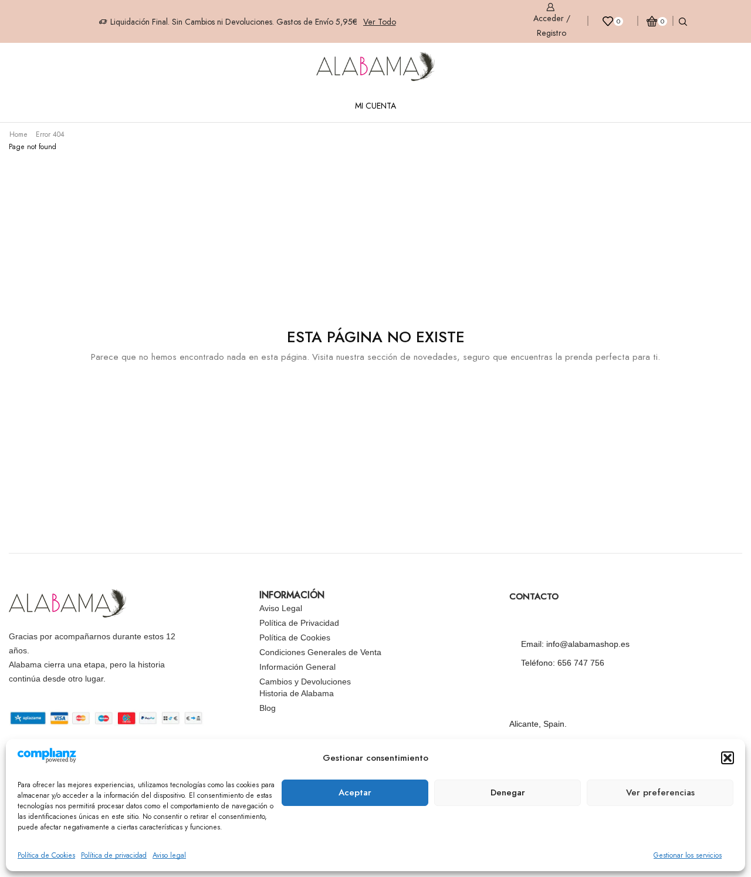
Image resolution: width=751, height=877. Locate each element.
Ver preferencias (660, 792)
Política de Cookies (46, 855)
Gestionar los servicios (688, 855)
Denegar (507, 792)
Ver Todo (379, 22)
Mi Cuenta (375, 106)
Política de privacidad (114, 855)
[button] (727, 758)
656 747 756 (580, 662)
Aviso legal (169, 855)
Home (18, 134)
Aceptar (355, 792)
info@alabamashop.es (588, 644)
